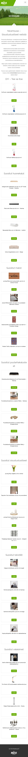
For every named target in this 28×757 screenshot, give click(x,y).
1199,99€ (14, 453)
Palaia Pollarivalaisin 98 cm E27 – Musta (14, 706)
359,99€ (14, 238)
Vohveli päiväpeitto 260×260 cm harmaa (14, 590)
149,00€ (14, 671)
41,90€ (14, 503)
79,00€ (14, 598)
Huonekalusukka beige (14, 135)
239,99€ (14, 311)
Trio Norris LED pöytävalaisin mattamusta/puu (14, 684)
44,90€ (14, 641)
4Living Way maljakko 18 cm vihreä (14, 473)
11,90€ (14, 100)
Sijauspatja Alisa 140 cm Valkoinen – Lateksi (14, 230)
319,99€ (14, 195)
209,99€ (14, 736)
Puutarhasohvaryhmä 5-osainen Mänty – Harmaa (14, 401)
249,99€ (14, 547)
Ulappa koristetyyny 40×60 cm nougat (14, 568)
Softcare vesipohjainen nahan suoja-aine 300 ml (14, 92)
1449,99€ (14, 431)
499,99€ (14, 409)
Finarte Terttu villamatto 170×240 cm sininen (14, 346)
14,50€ (14, 289)
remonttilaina (13, 73)
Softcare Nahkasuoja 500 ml (14, 157)
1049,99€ (14, 387)
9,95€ (14, 525)
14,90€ (14, 576)
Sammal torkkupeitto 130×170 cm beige (14, 611)
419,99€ (14, 216)
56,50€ (14, 692)
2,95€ (14, 144)
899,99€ (14, 260)
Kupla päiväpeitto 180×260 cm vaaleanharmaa (14, 633)
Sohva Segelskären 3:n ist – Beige (14, 252)
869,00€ (14, 354)
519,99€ (14, 333)
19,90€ (14, 122)
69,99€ (14, 714)
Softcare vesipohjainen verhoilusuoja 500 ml (14, 114)
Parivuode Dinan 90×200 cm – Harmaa (14, 208)
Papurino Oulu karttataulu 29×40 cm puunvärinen (14, 495)
